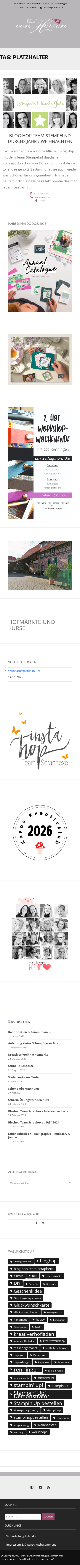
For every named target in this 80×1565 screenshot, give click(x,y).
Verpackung (21, 1425)
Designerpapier (54, 1276)
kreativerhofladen (34, 1334)
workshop (18, 1432)
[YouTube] (48, 1487)
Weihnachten (47, 1425)
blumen (18, 1276)
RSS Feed (23, 1022)
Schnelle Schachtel (21, 1066)
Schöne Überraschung (23, 1088)
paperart (19, 1355)
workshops (39, 1432)
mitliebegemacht (25, 1348)
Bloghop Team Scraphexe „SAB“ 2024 (33, 1122)
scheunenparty (21, 1377)
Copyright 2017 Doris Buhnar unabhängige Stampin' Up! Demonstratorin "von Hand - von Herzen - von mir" (32, 1557)
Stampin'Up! (60, 1386)
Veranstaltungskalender (21, 1536)
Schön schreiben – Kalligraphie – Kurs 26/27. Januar (39, 1135)
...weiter (42, 200)
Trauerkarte (63, 1417)
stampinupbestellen (31, 1417)
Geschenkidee (28, 1291)
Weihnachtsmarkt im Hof (24, 671)
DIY (17, 1283)
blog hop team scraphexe (34, 1268)
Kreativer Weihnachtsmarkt (28, 1054)
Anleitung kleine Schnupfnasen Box (33, 1043)
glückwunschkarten (26, 1312)
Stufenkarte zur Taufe (23, 1077)
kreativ (38, 1326)
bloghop (48, 1261)
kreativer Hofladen (24, 1341)
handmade (20, 1319)
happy (40, 1320)
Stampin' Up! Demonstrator (31, 1394)
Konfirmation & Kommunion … (29, 1032)
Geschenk (51, 1284)
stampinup (54, 1410)
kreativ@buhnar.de (53, 7)
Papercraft (40, 1355)
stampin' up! (28, 1385)
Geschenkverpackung (27, 1298)
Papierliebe (64, 1362)
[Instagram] (43, 1223)
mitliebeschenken (57, 1348)
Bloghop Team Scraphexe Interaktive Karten (39, 1111)
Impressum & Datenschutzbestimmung (31, 1544)
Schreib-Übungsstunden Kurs (28, 1100)
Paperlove (43, 1362)
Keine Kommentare (42, 197)
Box (34, 1276)
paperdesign (22, 1362)
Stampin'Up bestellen (38, 1403)
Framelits (33, 1284)
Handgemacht (54, 1312)
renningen (27, 1369)
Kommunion (59, 1319)
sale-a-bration (55, 1370)
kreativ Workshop (54, 1341)
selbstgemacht (46, 1377)
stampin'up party (26, 1410)
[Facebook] (37, 1223)
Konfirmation (20, 1326)
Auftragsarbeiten (22, 1261)
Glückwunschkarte (31, 1305)
